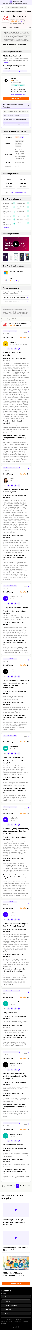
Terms (10, 1321)
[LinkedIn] (12, 348)
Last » (29, 1186)
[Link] (18, 348)
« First (3, 1186)
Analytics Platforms (21, 71)
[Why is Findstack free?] (30, 27)
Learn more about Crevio (18, 94)
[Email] (15, 348)
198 (21, 21)
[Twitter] (8, 348)
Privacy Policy (17, 1321)
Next (24, 1185)
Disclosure (3, 1323)
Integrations (17, 27)
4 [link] (17, 1185)
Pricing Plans (19, 192)
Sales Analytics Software (9, 71)
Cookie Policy (4, 1321)
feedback (26, 315)
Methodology (26, 40)
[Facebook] (18, 1327)
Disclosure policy (18, 40)
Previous (9, 1185)
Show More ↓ (6, 62)
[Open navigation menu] (30, 7)
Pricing (10, 27)
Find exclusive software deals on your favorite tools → (16, 3)
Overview (4, 27)
